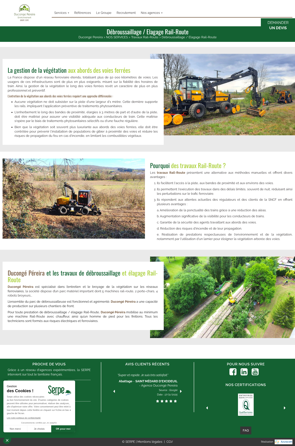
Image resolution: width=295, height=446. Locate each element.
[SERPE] (25, 13)
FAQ (246, 430)
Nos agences (151, 13)
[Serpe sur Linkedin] (244, 372)
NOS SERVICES (117, 37)
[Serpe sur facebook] (232, 372)
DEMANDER (278, 25)
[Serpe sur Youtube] (255, 372)
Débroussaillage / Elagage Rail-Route (189, 37)
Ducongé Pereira (91, 37)
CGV (169, 441)
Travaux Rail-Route (144, 37)
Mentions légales (150, 441)
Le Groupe (103, 13)
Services (60, 13)
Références (82, 13)
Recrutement (126, 13)
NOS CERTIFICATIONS (246, 385)
